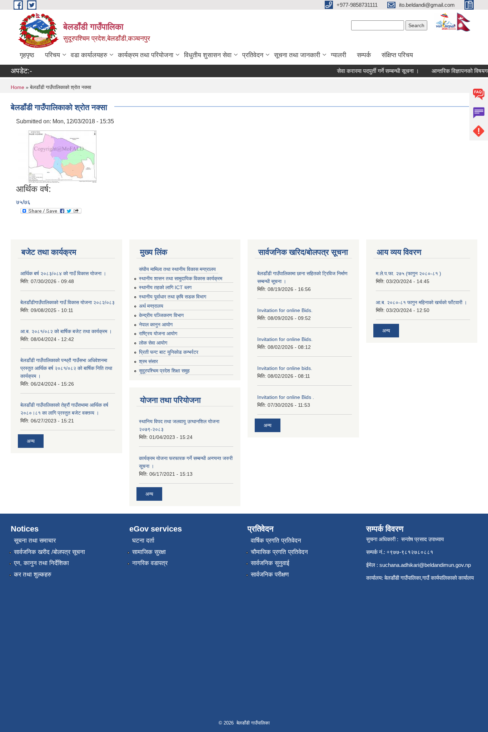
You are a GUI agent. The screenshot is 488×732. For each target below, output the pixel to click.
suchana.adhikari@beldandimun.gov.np (425, 565)
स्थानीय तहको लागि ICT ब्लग (165, 287)
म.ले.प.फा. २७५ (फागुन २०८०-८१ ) (408, 273)
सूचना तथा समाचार (35, 540)
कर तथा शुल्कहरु (32, 574)
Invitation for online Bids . (285, 397)
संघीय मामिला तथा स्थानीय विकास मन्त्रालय (177, 269)
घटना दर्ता (143, 540)
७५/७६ (23, 202)
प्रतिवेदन (252, 55)
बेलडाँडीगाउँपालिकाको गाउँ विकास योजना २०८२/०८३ (67, 302)
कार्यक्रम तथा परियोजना (145, 55)
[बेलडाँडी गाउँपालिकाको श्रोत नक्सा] (57, 155)
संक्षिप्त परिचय (397, 55)
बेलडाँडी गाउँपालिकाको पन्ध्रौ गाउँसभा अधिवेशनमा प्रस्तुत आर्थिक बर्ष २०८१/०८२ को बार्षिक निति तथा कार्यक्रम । (66, 368)
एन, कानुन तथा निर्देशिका (41, 563)
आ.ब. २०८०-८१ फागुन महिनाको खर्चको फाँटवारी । (421, 302)
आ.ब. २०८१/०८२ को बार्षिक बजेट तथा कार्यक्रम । (66, 331)
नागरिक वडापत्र (150, 563)
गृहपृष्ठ (27, 55)
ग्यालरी (338, 55)
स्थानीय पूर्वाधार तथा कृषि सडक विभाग (172, 297)
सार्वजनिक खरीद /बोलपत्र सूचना (49, 552)
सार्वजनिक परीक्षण (270, 574)
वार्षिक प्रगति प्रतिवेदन (276, 540)
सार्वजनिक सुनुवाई (270, 563)
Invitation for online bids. (284, 368)
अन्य (31, 441)
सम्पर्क (364, 55)
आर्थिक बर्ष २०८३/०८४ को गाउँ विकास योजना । (63, 273)
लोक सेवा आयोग (153, 343)
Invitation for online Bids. (285, 310)
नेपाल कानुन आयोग (156, 324)
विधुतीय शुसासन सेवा (207, 55)
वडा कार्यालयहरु (89, 55)
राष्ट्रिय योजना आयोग (158, 333)
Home (17, 87)
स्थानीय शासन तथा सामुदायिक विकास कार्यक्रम (180, 278)
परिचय (52, 55)
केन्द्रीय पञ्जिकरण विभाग (161, 315)
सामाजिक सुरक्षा (149, 552)
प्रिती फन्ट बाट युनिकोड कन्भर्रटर (168, 352)
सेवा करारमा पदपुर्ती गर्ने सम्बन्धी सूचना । (372, 71)
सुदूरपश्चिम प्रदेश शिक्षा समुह (164, 371)
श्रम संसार (148, 361)
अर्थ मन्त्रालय (151, 306)
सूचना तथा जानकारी (297, 55)
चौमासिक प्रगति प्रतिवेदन (279, 552)
